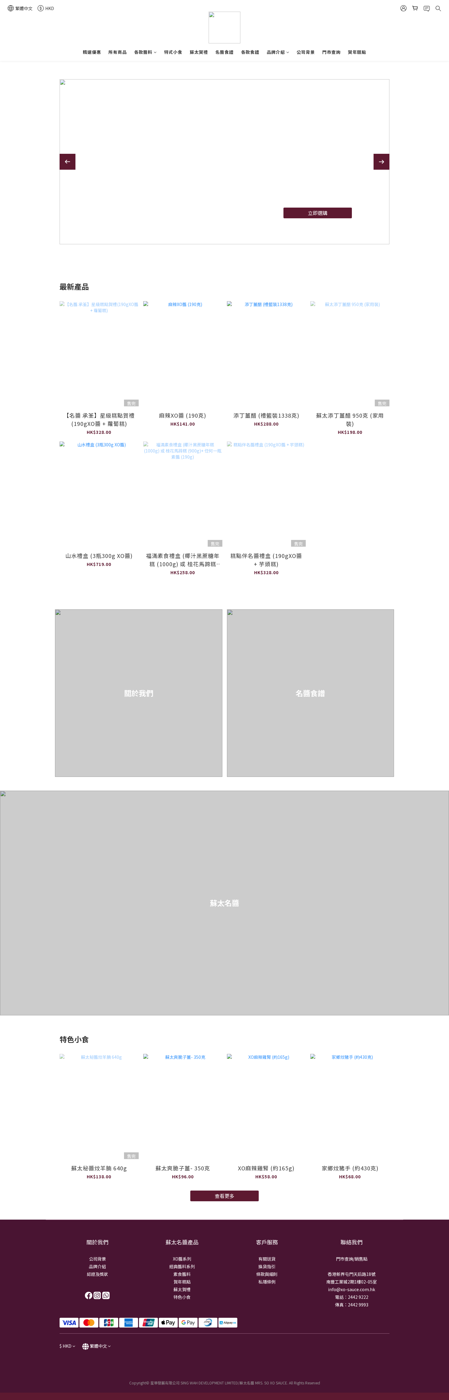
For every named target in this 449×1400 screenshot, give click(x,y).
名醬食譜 (224, 52)
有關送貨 (267, 1259)
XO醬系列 (182, 1259)
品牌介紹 (276, 52)
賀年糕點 (357, 52)
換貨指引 (267, 1266)
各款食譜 (250, 52)
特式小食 (173, 52)
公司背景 (306, 52)
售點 (363, 1259)
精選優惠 (92, 52)
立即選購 (313, 213)
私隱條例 (267, 1282)
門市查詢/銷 (347, 1259)
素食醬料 (182, 1274)
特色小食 (182, 1297)
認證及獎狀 (97, 1274)
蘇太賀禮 (199, 52)
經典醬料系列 (182, 1266)
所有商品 (117, 52)
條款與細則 (267, 1274)
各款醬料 (143, 52)
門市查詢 (331, 52)
